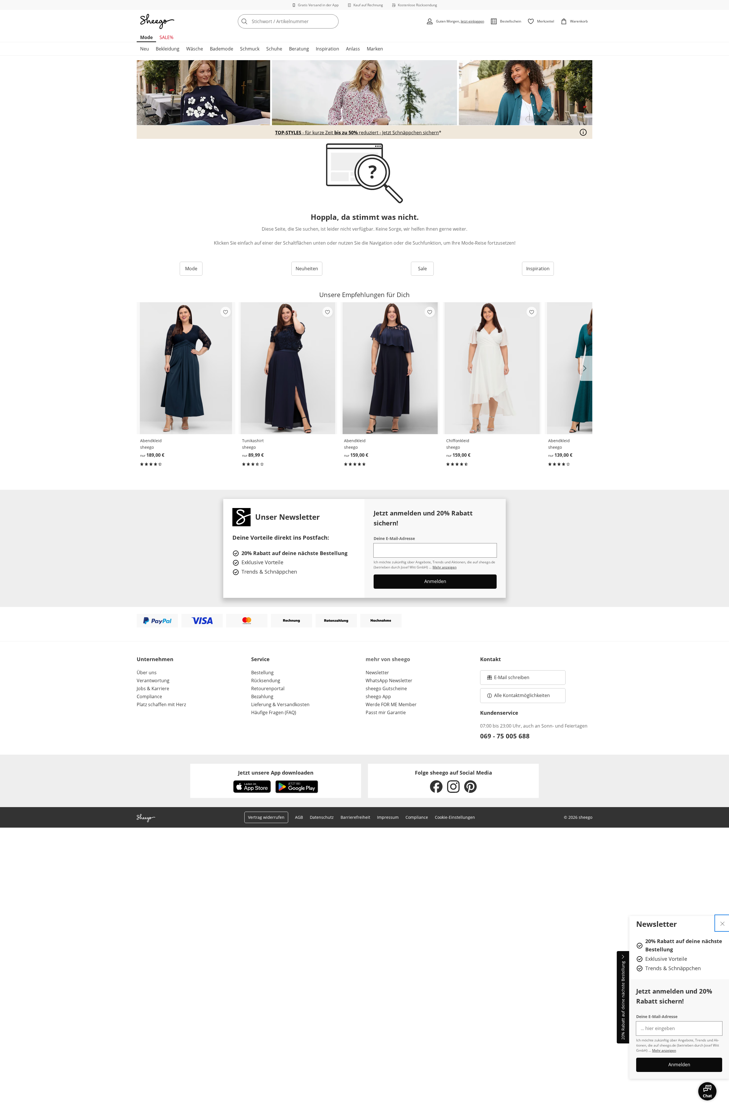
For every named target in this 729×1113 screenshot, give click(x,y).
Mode (146, 37)
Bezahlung (262, 696)
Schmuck (249, 49)
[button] (586, 368)
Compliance (149, 696)
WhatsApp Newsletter (389, 680)
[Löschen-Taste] (332, 21)
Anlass (353, 49)
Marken (375, 49)
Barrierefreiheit (355, 817)
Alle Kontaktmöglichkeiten (522, 695)
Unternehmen (155, 659)
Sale (422, 268)
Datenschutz (322, 817)
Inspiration (327, 49)
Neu (144, 49)
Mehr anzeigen (664, 1050)
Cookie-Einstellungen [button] (455, 817)
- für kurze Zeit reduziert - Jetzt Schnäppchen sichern (357, 132)
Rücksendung (265, 680)
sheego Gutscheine (386, 688)
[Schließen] (722, 923)
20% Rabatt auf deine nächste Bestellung (623, 1000)
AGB (299, 817)
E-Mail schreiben (508, 679)
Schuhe (274, 49)
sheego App (378, 696)
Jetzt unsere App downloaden (276, 772)
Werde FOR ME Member (391, 704)
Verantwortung (153, 680)
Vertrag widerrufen (266, 817)
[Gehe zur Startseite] (157, 21)
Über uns (147, 672)
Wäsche (194, 49)
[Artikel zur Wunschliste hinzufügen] (225, 312)
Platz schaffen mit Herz (161, 704)
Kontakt (490, 659)
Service (260, 659)
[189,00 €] (186, 368)
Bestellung (262, 672)
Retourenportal (267, 688)
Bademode (221, 49)
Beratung (299, 49)
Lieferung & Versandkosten (280, 704)
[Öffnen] (583, 132)
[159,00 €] (390, 368)
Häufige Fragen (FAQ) (273, 712)
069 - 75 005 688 (505, 736)
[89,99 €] (288, 368)
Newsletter (377, 672)
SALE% (166, 37)
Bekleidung (167, 49)
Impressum (388, 817)
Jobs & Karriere (153, 688)
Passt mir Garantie (386, 712)
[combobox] (300, 21)
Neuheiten (307, 268)
